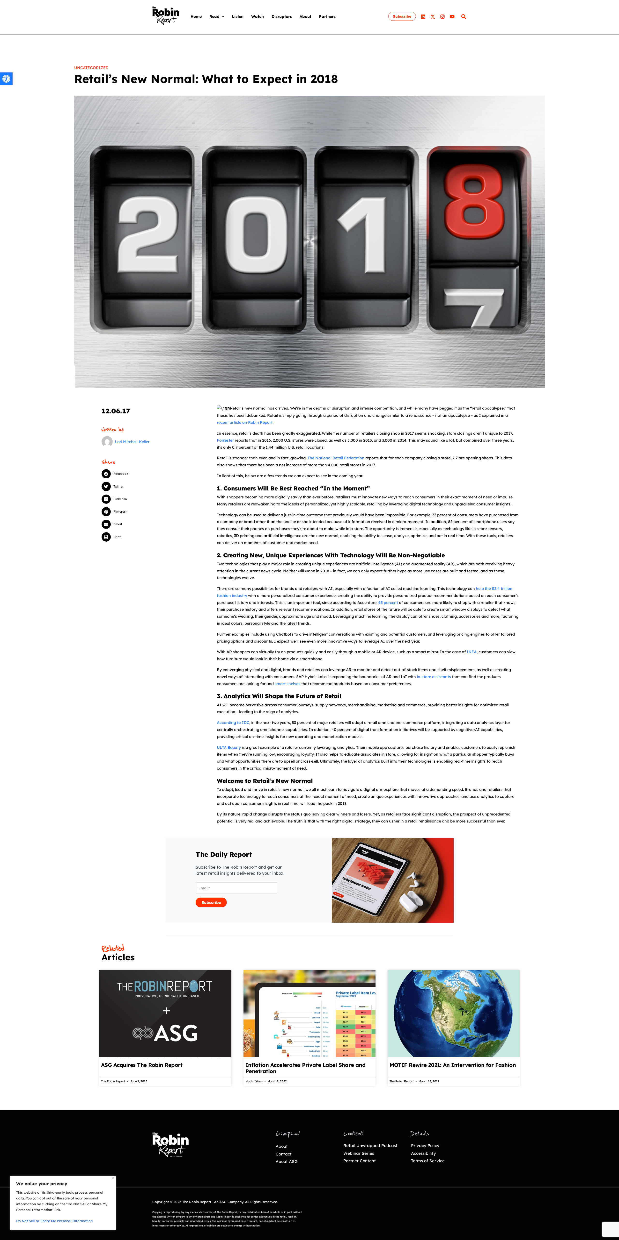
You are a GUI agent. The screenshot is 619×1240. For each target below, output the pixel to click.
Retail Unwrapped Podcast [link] (370, 1145)
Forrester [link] (225, 440)
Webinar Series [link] (358, 1153)
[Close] (113, 1178)
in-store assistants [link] (434, 676)
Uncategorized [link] (91, 67)
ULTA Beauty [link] (229, 747)
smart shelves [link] (287, 683)
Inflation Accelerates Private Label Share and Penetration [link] (305, 1068)
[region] (63, 1203)
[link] (6, 78)
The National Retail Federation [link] (336, 457)
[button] (221, 16)
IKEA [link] (472, 651)
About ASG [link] (287, 1161)
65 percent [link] (388, 602)
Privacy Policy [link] (425, 1145)
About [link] (282, 1146)
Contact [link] (284, 1153)
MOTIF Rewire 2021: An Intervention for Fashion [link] (453, 1065)
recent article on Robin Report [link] (245, 422)
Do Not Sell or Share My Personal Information (54, 1221)
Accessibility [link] (423, 1153)
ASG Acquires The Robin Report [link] (142, 1065)
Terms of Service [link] (428, 1160)
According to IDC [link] (233, 722)
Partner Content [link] (359, 1160)
